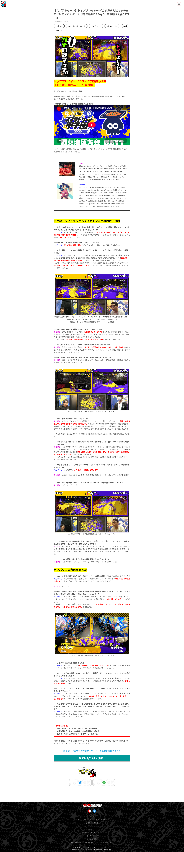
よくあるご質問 (92, 839)
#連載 (57, 30)
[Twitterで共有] (80, 782)
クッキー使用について (92, 826)
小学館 (92, 816)
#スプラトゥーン (96, 26)
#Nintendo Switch (112, 26)
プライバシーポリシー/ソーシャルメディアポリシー (92, 820)
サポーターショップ (92, 836)
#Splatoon (59, 26)
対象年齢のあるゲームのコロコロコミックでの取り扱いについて (92, 842)
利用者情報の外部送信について (92, 833)
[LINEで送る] (104, 782)
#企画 (125, 26)
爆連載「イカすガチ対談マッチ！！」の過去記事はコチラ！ (92, 751)
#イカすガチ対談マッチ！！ (76, 26)
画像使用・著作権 (92, 823)
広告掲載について (92, 829)
